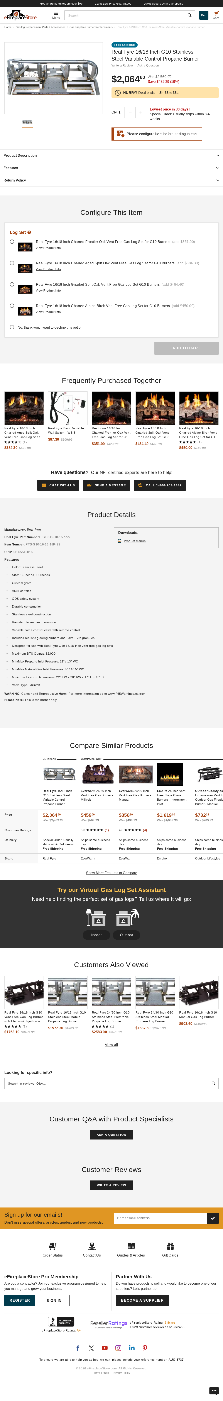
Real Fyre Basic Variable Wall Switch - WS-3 (66, 430)
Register (20, 1300)
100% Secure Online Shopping (163, 3)
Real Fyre (34, 529)
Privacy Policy (121, 1372)
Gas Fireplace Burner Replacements (91, 27)
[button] (106, 485)
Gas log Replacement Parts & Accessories (40, 27)
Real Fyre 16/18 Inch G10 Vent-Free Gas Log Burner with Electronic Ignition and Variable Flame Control (24, 1017)
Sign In (54, 1301)
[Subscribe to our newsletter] (213, 1218)
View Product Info (48, 248)
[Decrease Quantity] (130, 112)
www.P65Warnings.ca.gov (126, 693)
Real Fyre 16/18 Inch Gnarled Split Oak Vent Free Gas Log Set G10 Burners (152, 432)
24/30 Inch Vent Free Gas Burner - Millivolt (97, 795)
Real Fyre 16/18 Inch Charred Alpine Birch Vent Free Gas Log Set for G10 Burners (198, 432)
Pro (203, 15)
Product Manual (135, 541)
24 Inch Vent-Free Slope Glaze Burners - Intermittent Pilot (171, 797)
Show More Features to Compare (111, 873)
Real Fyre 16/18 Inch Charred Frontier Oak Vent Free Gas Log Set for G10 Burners (111, 432)
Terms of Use (101, 1372)
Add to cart (186, 348)
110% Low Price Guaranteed (113, 3)
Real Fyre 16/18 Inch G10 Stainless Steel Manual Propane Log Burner (67, 1017)
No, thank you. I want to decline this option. (50, 327)
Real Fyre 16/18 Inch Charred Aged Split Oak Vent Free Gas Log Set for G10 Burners (23, 432)
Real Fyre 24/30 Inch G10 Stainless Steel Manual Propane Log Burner (154, 1017)
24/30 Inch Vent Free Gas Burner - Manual (135, 795)
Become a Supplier (142, 1300)
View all (111, 1045)
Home (8, 27)
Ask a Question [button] (148, 65)
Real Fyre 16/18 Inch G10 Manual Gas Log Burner (198, 1015)
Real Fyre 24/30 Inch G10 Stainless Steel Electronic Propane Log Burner (111, 1017)
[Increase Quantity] (140, 112)
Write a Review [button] (122, 65)
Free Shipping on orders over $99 (61, 3)
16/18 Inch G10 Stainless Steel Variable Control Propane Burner (57, 797)
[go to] (24, 408)
